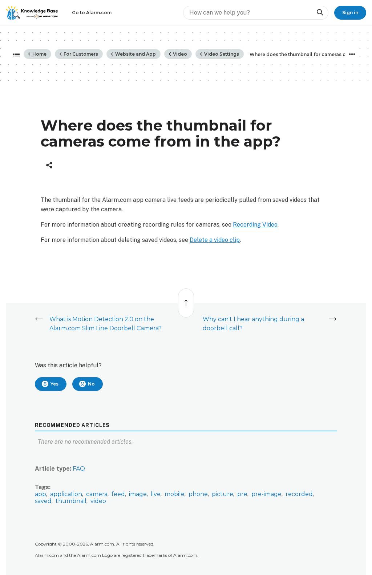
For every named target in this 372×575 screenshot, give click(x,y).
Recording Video (255, 224)
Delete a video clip (215, 239)
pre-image (266, 494)
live (156, 494)
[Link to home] (32, 13)
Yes (54, 384)
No (91, 384)
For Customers (80, 54)
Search (319, 12)
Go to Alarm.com (92, 12)
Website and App (135, 54)
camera (97, 494)
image (138, 494)
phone (198, 494)
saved (43, 501)
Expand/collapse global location (352, 54)
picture (222, 494)
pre (242, 494)
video (98, 501)
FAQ (79, 468)
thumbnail (71, 501)
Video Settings (221, 54)
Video (179, 54)
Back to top (186, 299)
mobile (175, 494)
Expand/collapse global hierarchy (14, 55)
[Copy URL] (49, 165)
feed (118, 494)
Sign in (350, 12)
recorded (299, 494)
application (66, 494)
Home (38, 54)
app (40, 494)
